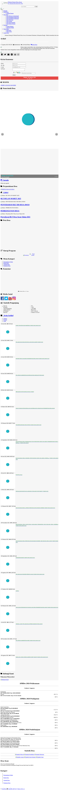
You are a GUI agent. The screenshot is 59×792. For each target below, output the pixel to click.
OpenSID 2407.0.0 (12, 788)
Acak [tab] (4, 321)
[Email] (8, 54)
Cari (36, 6)
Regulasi (5, 25)
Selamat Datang (10, 13)
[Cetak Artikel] (15, 54)
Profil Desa (6, 12)
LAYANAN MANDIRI (10, 85)
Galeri (5, 192)
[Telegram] (11, 54)
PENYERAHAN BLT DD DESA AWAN (15, 205)
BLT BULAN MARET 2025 (11, 198)
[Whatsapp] (18, 54)
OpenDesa (4, 788)
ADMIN (3, 85)
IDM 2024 (8, 30)
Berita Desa (34, 44)
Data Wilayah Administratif (12, 16)
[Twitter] (5, 54)
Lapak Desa (6, 32)
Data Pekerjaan (9, 19)
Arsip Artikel (8, 315)
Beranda (5, 10)
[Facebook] (2, 54)
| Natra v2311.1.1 (21, 788)
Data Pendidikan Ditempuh (12, 18)
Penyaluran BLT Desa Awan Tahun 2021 (15, 217)
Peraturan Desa (6, 265)
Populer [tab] (5, 319)
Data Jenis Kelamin (10, 22)
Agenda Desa (6, 264)
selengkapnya (37, 289)
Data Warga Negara (10, 23)
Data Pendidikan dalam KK (12, 17)
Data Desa (5, 14)
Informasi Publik (10, 27)
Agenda (5, 180)
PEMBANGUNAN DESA (10, 211)
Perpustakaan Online (8, 262)
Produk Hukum (9, 26)
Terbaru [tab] (5, 318)
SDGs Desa (9, 31)
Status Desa (6, 29)
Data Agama (9, 21)
